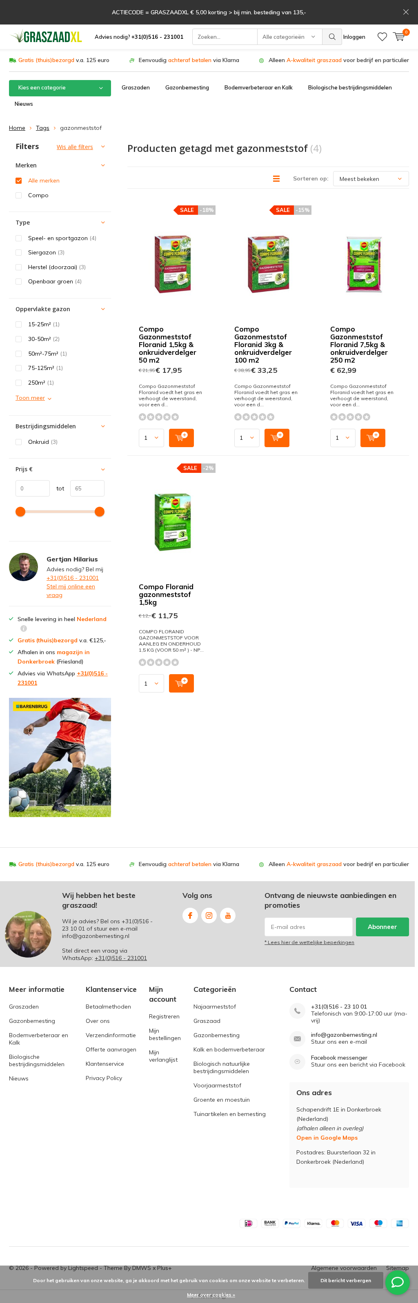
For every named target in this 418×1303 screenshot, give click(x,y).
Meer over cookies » (211, 1295)
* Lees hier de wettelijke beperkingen (309, 942)
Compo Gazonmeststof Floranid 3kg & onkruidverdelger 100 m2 (263, 344)
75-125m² (45, 368)
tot (57, 488)
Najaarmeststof (214, 1006)
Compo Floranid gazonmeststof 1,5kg (166, 594)
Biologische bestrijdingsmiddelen (350, 87)
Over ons (98, 1021)
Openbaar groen (55, 281)
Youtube (228, 915)
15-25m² (44, 324)
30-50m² (44, 339)
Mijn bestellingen (165, 1034)
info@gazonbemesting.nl (344, 1034)
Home (17, 127)
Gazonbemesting (187, 87)
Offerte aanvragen (111, 1049)
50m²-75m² (47, 353)
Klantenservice (105, 1063)
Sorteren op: (311, 178)
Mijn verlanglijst (163, 1056)
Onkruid (43, 441)
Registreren (164, 1016)
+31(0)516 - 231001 (73, 577)
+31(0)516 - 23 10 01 (339, 1006)
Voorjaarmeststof (217, 1085)
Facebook (190, 915)
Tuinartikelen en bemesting (229, 1114)
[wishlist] (382, 37)
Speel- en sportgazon (62, 238)
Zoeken (332, 37)
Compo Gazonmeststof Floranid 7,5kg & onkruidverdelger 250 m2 (359, 344)
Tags (42, 127)
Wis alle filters (75, 147)
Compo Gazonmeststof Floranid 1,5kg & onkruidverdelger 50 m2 (167, 344)
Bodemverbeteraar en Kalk (259, 87)
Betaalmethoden (108, 1006)
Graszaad (206, 1021)
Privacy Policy (104, 1078)
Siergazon (46, 252)
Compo (38, 195)
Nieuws (24, 103)
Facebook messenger (339, 1057)
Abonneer (382, 927)
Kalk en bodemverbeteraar (229, 1049)
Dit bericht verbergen (345, 1280)
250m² (41, 382)
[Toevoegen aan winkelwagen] (181, 438)
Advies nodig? (139, 36)
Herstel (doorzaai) (57, 267)
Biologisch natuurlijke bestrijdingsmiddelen (221, 1067)
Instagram (209, 915)
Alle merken (44, 180)
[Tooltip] (23, 629)
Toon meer (30, 397)
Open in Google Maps (327, 1137)
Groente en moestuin (221, 1099)
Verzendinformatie (111, 1035)
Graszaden (136, 87)
